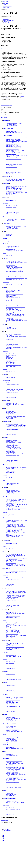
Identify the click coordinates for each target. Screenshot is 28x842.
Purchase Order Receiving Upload (13, 365)
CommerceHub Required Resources (13, 530)
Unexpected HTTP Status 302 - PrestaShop (15, 565)
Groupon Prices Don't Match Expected (14, 389)
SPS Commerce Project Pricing (12, 648)
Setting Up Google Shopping (12, 384)
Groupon (5, 386)
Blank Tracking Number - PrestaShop (14, 554)
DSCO (4, 287)
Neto (4, 457)
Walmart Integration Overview (12, 729)
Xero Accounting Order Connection (13, 787)
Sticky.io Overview (10, 663)
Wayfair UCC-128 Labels (11, 741)
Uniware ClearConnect (7, 676)
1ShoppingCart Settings (11, 124)
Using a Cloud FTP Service (12, 268)
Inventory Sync (9, 356)
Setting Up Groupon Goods (12, 392)
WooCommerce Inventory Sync (13, 778)
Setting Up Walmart (10, 727)
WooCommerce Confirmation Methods (14, 777)
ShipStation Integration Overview (13, 616)
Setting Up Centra (10, 220)
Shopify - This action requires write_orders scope (16, 627)
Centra (4, 216)
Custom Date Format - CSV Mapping (14, 270)
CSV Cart (5, 258)
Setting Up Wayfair (10, 738)
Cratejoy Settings (9, 247)
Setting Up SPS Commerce (12, 645)
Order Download (9, 361)
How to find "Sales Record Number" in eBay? (16, 314)
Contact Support (4, 820)
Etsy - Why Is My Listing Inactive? (13, 334)
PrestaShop (5, 551)
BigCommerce (6, 183)
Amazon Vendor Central (11, 131)
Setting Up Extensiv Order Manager (13, 506)
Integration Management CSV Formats (14, 271)
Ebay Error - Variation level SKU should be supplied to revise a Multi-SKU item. (15, 307)
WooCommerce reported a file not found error (16, 779)
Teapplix (5, 665)
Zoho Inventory (6, 805)
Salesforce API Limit (10, 598)
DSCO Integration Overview (12, 292)
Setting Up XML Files (11, 794)
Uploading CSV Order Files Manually (14, 267)
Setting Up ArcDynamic (11, 173)
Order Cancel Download (11, 360)
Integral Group (6, 400)
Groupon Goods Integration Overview (14, 390)
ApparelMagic (6, 161)
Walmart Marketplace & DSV (9, 723)
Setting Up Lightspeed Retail (12, 429)
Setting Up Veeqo (10, 690)
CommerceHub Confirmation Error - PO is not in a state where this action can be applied (16, 523)
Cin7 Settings (9, 234)
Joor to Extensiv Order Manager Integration (15, 416)
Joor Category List (10, 411)
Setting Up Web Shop (10, 747)
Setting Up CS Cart (10, 255)
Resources (3, 9)
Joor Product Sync (10, 413)
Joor (4, 408)
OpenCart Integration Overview (13, 491)
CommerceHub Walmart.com (12, 531)
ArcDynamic (5, 169)
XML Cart (5, 790)
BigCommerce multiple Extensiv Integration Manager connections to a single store (15, 190)
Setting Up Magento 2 (10, 452)
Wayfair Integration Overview (12, 740)
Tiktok (4, 812)
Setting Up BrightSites (11, 207)
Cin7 (4, 231)
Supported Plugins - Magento (12, 455)
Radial (4, 581)
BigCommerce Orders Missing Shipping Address (16, 192)
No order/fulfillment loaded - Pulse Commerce (16, 571)
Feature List (5, 351)
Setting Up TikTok (10, 814)
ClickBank (5, 238)
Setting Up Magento (10, 451)
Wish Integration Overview (12, 755)
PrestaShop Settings (10, 561)
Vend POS (5, 694)
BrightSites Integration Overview (13, 205)
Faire (4, 341)
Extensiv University (7, 6)
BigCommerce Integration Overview (14, 188)
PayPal (4, 546)
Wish (4, 751)
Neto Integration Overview (12, 460)
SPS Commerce (6, 640)
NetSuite (4, 464)
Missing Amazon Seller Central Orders (14, 157)
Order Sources (6, 21)
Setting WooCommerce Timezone (13, 773)
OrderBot (5, 512)
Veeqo (4, 687)
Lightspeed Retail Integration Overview (14, 424)
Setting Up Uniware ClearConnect (13, 679)
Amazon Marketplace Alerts (12, 145)
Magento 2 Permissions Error (12, 445)
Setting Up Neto (9, 461)
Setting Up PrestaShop (11, 563)
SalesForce (5, 588)
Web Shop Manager (7, 744)
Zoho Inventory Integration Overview (14, 809)
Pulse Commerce (6, 568)
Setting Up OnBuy (10, 484)
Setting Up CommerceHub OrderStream (14, 535)
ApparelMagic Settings (11, 165)
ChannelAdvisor (6, 223)
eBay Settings (9, 313)
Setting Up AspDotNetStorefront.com (14, 180)
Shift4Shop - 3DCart (7, 602)
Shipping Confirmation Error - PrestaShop (15, 564)
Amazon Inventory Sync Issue (12, 144)
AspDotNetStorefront (7, 176)
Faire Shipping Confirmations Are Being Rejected (16, 347)
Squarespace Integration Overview (13, 656)
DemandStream (6, 282)
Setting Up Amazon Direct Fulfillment (14, 132)
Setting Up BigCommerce (11, 194)
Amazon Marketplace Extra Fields (13, 146)
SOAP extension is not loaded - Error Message (16, 453)
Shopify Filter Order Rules (11, 629)
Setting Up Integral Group (11, 403)
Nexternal (5, 475)
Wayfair (4, 734)
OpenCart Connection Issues (12, 490)
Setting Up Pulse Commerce (12, 572)
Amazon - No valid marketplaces (13, 139)
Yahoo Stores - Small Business (9, 798)
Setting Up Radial (10, 584)
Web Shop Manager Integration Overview (15, 748)
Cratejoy (5, 243)
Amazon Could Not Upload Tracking (14, 140)
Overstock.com (6, 540)
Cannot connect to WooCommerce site (14, 766)
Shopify (4, 620)
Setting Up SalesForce (11, 600)
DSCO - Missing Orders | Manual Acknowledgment (13, 291)
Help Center (5, 3)
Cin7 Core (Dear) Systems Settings (13, 276)
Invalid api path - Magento (11, 441)
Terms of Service (7, 830)
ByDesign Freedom (7, 209)
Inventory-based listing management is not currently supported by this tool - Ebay (15, 316)
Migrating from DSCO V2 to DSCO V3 (14, 294)
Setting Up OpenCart (10, 493)
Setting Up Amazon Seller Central (13, 159)
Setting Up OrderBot (10, 514)
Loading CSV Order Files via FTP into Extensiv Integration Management (16, 263)
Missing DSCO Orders (11, 295)
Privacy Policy (6, 829)
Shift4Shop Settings (10, 606)
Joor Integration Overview (11, 412)
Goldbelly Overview (10, 377)
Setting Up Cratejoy (10, 249)
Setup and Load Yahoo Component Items (15, 802)
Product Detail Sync (10, 362)
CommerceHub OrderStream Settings (14, 529)
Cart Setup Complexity (11, 355)
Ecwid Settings (9, 327)
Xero (4, 784)
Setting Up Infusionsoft (11, 397)
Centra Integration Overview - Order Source (15, 219)
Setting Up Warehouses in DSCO (13, 297)
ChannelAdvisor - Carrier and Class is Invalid (16, 226)
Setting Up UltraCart (10, 674)
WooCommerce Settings (11, 780)
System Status (6, 7)
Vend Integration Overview (12, 702)
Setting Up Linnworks (11, 434)
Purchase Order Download (11, 363)
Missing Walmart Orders (11, 726)
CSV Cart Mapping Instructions (13, 261)
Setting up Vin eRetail (10, 711)
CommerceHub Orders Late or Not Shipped (15, 526)
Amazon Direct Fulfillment (8, 128)
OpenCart (5, 487)
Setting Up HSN (9, 793)
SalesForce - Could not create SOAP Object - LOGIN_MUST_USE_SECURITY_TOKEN (16, 596)
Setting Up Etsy (9, 339)
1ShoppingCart (6, 120)
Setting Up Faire (9, 348)
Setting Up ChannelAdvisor (12, 228)
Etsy (4, 331)
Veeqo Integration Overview (12, 691)
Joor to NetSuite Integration (12, 417)
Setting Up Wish (9, 754)
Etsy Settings (9, 335)
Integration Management (8, 20)
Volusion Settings (9, 719)
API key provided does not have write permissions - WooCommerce (14, 761)
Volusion (5, 714)
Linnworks (5, 432)
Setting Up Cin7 (9, 235)
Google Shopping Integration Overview (14, 382)
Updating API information (11, 730)
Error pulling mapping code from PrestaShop (15, 555)
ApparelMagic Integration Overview (14, 164)
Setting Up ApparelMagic (11, 167)
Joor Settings (8, 414)
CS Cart (4, 253)
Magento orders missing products (13, 447)
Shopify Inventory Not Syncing (13, 631)
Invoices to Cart (9, 357)
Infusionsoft (5, 394)
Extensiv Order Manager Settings (13, 500)
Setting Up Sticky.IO (10, 661)
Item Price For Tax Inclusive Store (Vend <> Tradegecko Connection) (15, 698)
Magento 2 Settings (10, 446)
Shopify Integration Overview (12, 630)
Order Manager (6, 496)
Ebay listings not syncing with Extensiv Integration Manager (14, 311)
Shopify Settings (9, 637)
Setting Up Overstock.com (11, 543)
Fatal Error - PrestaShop (11, 556)
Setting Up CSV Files (10, 265)
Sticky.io (5, 659)
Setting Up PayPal (10, 548)
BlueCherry (5, 197)
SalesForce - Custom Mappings (12, 597)
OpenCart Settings (10, 492)
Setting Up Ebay (9, 318)
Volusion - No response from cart (13, 718)
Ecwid (4, 324)
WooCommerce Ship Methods (12, 782)
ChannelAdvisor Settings (11, 227)
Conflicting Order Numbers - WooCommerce (15, 767)
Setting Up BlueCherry (11, 200)
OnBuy (4, 480)
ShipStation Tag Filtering (11, 617)
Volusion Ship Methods (11, 720)
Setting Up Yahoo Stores (11, 801)
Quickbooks (5, 575)
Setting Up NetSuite (10, 472)
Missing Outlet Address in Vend (13, 700)
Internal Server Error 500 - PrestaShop (14, 560)
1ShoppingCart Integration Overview (14, 123)
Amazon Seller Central (7, 135)
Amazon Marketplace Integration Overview (15, 147)
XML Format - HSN (10, 795)
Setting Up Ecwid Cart (11, 328)
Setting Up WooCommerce (12, 772)
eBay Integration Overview (12, 309)
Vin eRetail (5, 708)
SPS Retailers (9, 649)
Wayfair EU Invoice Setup (11, 739)
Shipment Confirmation (11, 366)
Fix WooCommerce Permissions (13, 769)
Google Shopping (6, 380)
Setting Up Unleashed (10, 685)
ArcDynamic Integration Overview (13, 172)
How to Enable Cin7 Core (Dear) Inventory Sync (16, 278)
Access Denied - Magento (11, 440)
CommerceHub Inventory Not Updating (14, 525)
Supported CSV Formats (11, 266)
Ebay (4, 303)
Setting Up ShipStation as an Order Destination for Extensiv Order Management (16, 509)
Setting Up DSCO (10, 296)
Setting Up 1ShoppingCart (11, 125)
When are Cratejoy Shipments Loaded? (14, 250)
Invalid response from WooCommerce (14, 770)
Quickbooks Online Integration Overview (15, 577)
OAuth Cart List (9, 358)
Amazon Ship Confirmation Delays (13, 152)
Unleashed (5, 682)
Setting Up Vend (9, 701)
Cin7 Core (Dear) (6, 274)
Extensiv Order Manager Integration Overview (16, 499)
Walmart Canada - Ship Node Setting (14, 731)
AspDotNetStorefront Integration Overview (15, 179)
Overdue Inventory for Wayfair (12, 737)
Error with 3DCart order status (12, 605)
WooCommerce (6, 758)
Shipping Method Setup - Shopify (13, 632)
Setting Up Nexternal (10, 477)
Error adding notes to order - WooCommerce (15, 768)
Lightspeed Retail (7, 22)
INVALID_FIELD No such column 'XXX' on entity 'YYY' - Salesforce (16, 593)
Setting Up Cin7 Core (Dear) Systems (14, 279)
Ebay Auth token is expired (12, 305)
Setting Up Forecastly (10, 371)
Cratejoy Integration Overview (12, 246)
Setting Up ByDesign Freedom (12, 212)
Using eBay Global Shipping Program (14, 319)
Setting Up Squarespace (11, 655)
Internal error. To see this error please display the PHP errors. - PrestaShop (16, 558)
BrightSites (5, 203)
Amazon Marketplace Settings (12, 149)
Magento (5, 437)
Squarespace (5, 652)
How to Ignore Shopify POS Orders (13, 622)
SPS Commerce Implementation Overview (15, 647)
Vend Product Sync (10, 703)
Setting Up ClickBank (10, 241)
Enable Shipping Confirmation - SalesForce (15, 591)
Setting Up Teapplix (10, 668)
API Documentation (7, 4)
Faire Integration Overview (12, 344)
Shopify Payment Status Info (12, 634)
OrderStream (5, 517)
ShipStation (5, 609)
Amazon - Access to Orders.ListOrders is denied (16, 137)
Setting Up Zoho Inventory (12, 807)
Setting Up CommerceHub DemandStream (15, 284)
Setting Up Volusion (10, 717)
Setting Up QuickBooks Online (13, 579)
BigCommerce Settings (11, 193)
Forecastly (5, 369)
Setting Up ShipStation (11, 612)
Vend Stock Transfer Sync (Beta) (13, 706)
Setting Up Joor (9, 418)
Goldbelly (5, 374)
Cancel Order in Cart (10, 353)
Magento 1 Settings (10, 443)
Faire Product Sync (10, 345)
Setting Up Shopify (10, 624)
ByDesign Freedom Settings (12, 213)
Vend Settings (9, 705)
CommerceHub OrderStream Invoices (14, 527)
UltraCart (5, 671)
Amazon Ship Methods (11, 154)
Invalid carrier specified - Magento (13, 442)
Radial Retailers (9, 585)
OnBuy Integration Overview (12, 483)
